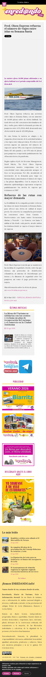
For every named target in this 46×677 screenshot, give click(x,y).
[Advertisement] (23, 57)
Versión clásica (23, 2)
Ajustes (26, 673)
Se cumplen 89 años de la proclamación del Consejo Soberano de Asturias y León (26, 549)
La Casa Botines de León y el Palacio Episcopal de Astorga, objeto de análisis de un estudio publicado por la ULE (17, 350)
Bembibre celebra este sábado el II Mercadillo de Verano (25, 539)
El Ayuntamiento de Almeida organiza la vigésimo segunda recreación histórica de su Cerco (24, 570)
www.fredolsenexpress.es (17, 290)
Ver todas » (22, 578)
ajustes (18, 669)
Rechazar (16, 673)
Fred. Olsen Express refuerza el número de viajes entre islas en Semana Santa (22, 28)
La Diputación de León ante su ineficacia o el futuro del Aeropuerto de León (26, 559)
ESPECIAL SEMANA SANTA (27, 298)
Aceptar (6, 673)
